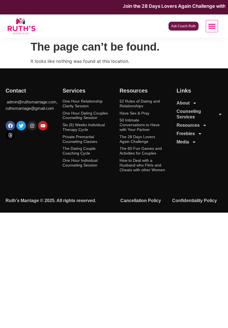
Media (183, 142)
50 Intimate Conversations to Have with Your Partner (140, 125)
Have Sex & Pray (134, 113)
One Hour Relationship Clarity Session (83, 103)
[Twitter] (21, 125)
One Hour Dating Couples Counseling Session (85, 115)
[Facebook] (10, 125)
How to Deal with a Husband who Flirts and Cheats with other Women (142, 165)
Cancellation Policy (140, 200)
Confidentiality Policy (194, 200)
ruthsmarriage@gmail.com (30, 108)
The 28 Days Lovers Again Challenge (137, 139)
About (183, 103)
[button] (212, 26)
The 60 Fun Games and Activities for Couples (141, 150)
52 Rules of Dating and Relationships (140, 103)
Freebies (186, 133)
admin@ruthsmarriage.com (31, 102)
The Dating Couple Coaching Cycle (79, 150)
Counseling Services (189, 114)
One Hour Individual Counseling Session (80, 162)
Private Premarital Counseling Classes (80, 139)
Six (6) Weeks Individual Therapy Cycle (84, 127)
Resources (188, 125)
